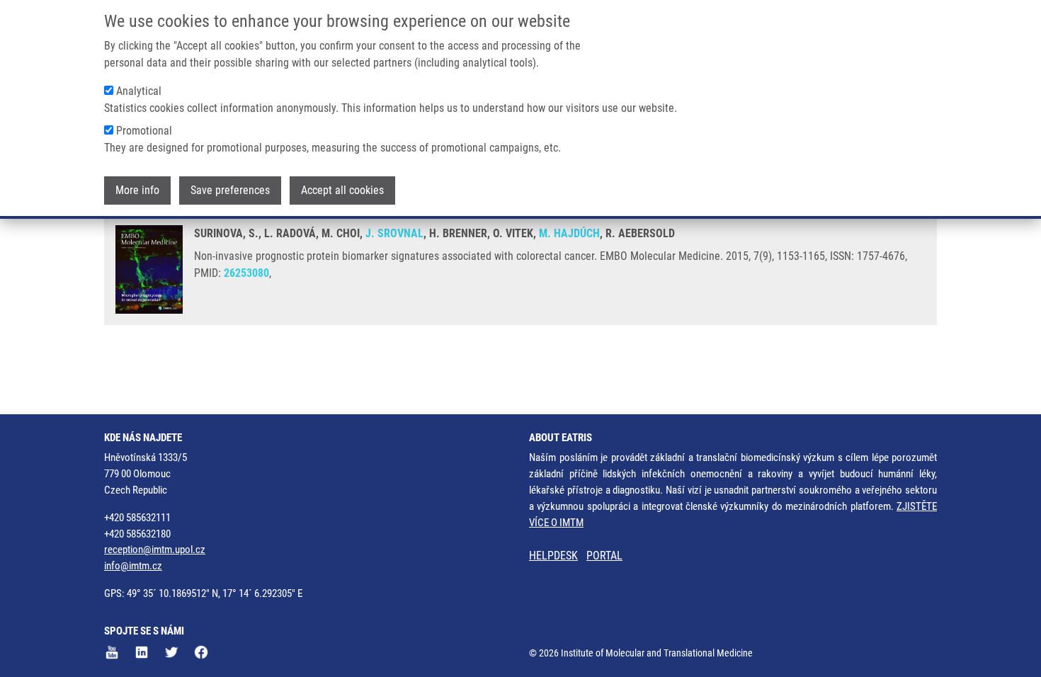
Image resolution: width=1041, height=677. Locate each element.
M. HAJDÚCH (569, 233)
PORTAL (604, 555)
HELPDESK (553, 555)
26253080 (246, 273)
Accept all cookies (342, 190)
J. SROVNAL (394, 233)
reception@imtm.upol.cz (154, 549)
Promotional (144, 130)
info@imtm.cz (133, 565)
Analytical (138, 91)
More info (137, 190)
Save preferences (230, 190)
